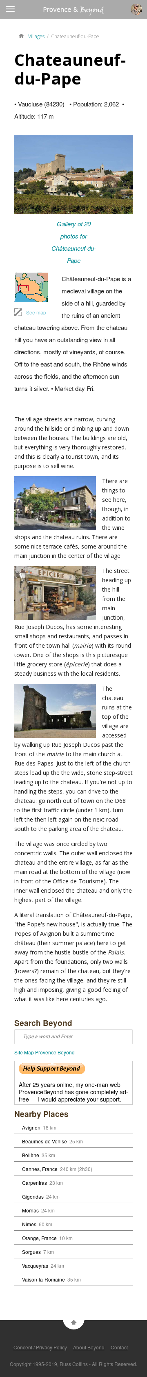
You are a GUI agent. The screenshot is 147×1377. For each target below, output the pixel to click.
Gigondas (33, 1196)
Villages (36, 36)
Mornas (30, 1210)
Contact (119, 1347)
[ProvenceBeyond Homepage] (23, 35)
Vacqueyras (35, 1265)
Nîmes (29, 1224)
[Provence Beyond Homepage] (52, 13)
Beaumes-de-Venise (44, 1141)
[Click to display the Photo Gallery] (73, 174)
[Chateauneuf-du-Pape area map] (31, 287)
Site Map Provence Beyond (44, 1052)
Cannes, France (40, 1168)
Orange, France (39, 1237)
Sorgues (31, 1251)
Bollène (30, 1154)
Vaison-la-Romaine (43, 1279)
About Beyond (89, 1347)
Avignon (31, 1127)
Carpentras (34, 1182)
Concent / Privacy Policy (40, 1347)
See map (36, 312)
